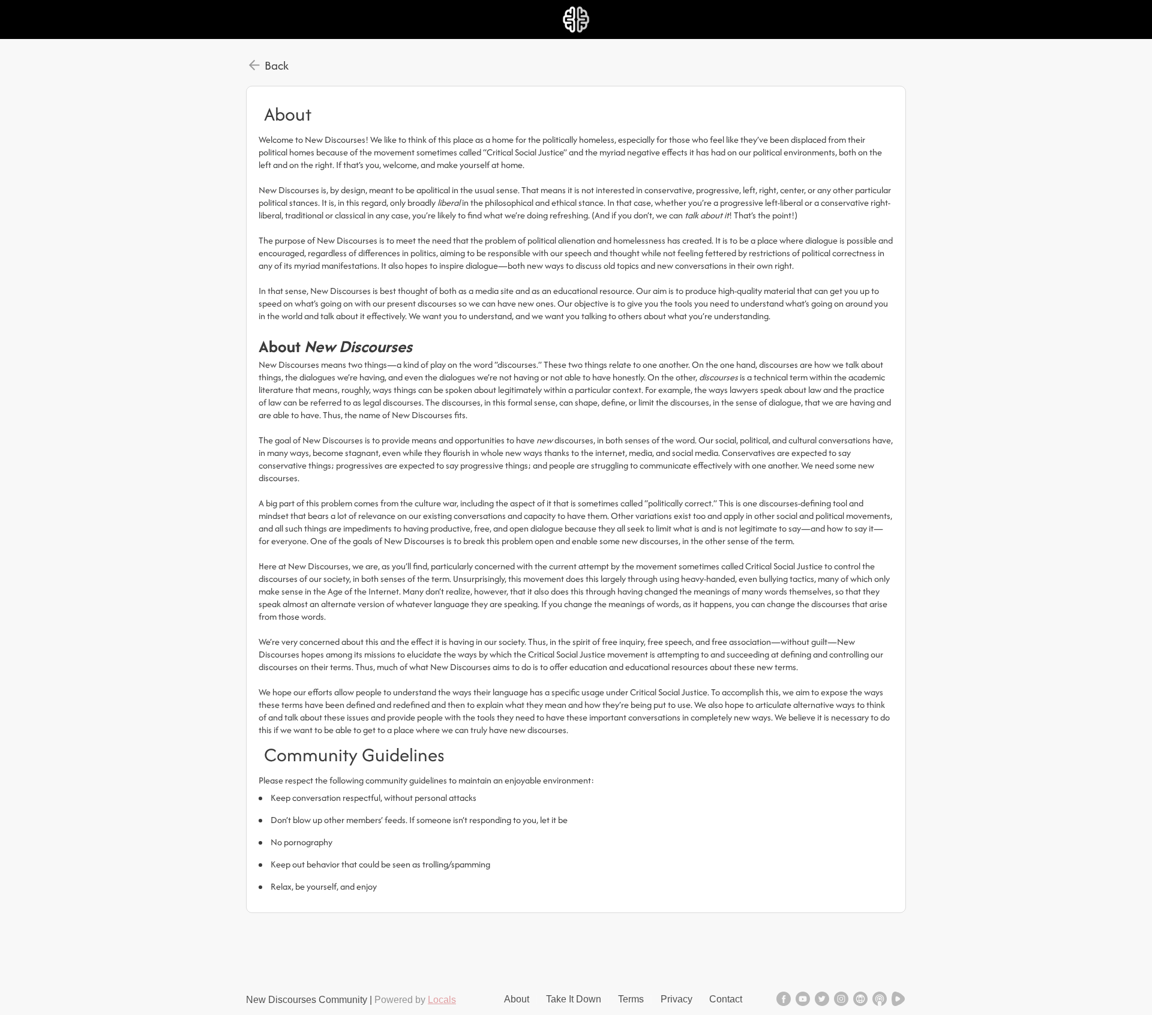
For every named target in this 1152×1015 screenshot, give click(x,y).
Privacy (676, 999)
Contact (725, 999)
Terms (631, 999)
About (516, 999)
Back (277, 65)
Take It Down (573, 999)
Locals (442, 1000)
